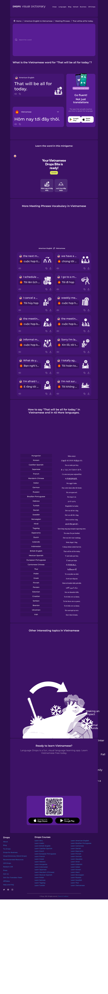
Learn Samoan (40, 880)
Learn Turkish (40, 885)
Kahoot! (75, 7)
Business (83, 7)
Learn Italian (75, 867)
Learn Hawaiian (76, 859)
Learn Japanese (41, 870)
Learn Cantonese (77, 846)
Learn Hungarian (41, 864)
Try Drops (7, 849)
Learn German (76, 856)
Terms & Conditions (63, 896)
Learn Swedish (76, 880)
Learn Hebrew (40, 862)
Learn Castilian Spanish (43, 848)
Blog (69, 7)
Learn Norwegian (77, 875)
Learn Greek (39, 859)
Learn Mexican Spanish (43, 875)
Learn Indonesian (41, 867)
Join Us (6, 874)
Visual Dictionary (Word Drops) (15, 856)
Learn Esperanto (77, 851)
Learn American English (80, 841)
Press (5, 870)
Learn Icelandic (76, 864)
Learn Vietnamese (78, 885)
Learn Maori (75, 872)
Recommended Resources (13, 860)
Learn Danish (76, 848)
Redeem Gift (8, 867)
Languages (62, 7)
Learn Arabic (39, 843)
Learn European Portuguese (45, 854)
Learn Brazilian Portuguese (81, 843)
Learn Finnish (76, 854)
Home (19, 21)
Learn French (40, 856)
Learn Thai (75, 883)
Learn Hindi (75, 862)
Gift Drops (91, 7)
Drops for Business (10, 852)
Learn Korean (76, 870)
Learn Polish (39, 877)
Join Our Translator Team (12, 877)
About (5, 842)
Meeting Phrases (62, 21)
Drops (54, 7)
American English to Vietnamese (38, 21)
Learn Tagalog (40, 883)
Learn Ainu (39, 841)
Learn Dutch (39, 851)
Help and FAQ (8, 885)
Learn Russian (76, 877)
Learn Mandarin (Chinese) (44, 872)
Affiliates (6, 881)
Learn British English (43, 846)
